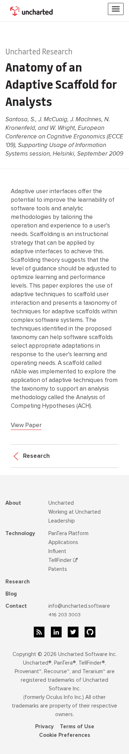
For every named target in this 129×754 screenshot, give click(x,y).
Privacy (44, 726)
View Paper (26, 425)
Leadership (61, 521)
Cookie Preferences (64, 735)
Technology (20, 533)
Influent (57, 551)
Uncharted (61, 503)
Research (36, 456)
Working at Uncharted (74, 512)
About (13, 503)
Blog (11, 594)
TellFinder (60, 560)
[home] (32, 10)
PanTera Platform (68, 533)
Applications (63, 542)
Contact (16, 606)
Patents (57, 569)
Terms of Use (77, 726)
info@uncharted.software (79, 606)
